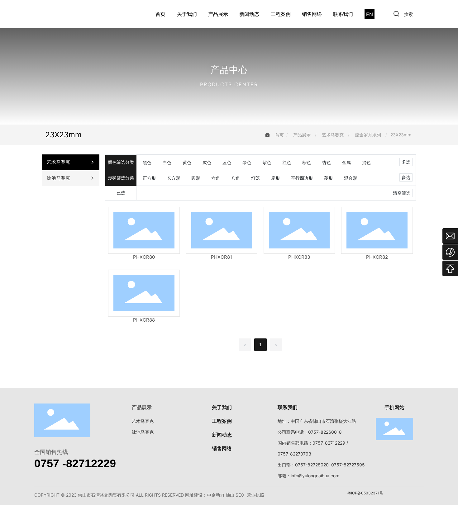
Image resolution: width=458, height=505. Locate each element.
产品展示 (218, 14)
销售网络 (312, 14)
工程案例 (281, 14)
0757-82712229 (328, 443)
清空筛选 (401, 193)
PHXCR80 (144, 257)
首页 (160, 14)
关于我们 (187, 14)
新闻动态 (249, 14)
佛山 (230, 495)
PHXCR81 (221, 257)
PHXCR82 (377, 257)
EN (369, 14)
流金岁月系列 (368, 135)
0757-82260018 (325, 432)
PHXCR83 (299, 257)
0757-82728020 (312, 464)
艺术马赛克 (333, 135)
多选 (406, 161)
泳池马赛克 (143, 432)
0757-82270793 (294, 453)
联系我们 (343, 14)
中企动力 (215, 495)
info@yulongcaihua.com (315, 475)
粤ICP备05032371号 (365, 493)
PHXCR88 (144, 320)
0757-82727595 (348, 464)
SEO (240, 495)
